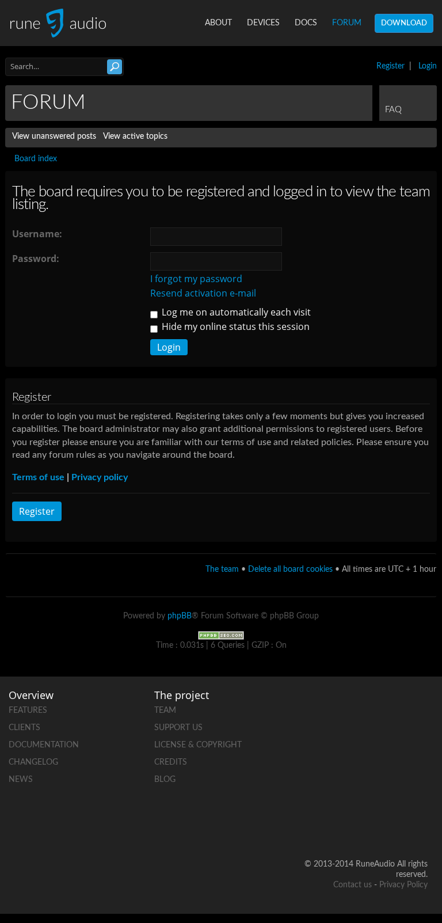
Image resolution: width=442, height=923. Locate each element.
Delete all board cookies (290, 569)
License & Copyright (198, 745)
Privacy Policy (403, 885)
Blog (165, 780)
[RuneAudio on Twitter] (374, 748)
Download (404, 23)
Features (28, 711)
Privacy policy (99, 477)
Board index (35, 159)
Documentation (44, 745)
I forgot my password (196, 278)
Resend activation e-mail (203, 293)
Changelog (33, 762)
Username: (37, 233)
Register (390, 66)
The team (222, 569)
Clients (24, 728)
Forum (346, 23)
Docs (306, 23)
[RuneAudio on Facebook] (418, 708)
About (218, 23)
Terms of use (38, 477)
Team (165, 711)
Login (427, 66)
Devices (263, 23)
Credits (170, 762)
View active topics (135, 136)
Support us (178, 728)
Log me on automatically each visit (235, 312)
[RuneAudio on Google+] (418, 748)
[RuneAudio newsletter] (418, 827)
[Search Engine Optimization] (221, 636)
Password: (35, 258)
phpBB (179, 616)
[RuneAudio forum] (374, 787)
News (21, 780)
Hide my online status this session (234, 326)
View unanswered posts (54, 136)
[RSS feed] (418, 787)
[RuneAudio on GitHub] (374, 708)
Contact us (352, 885)
